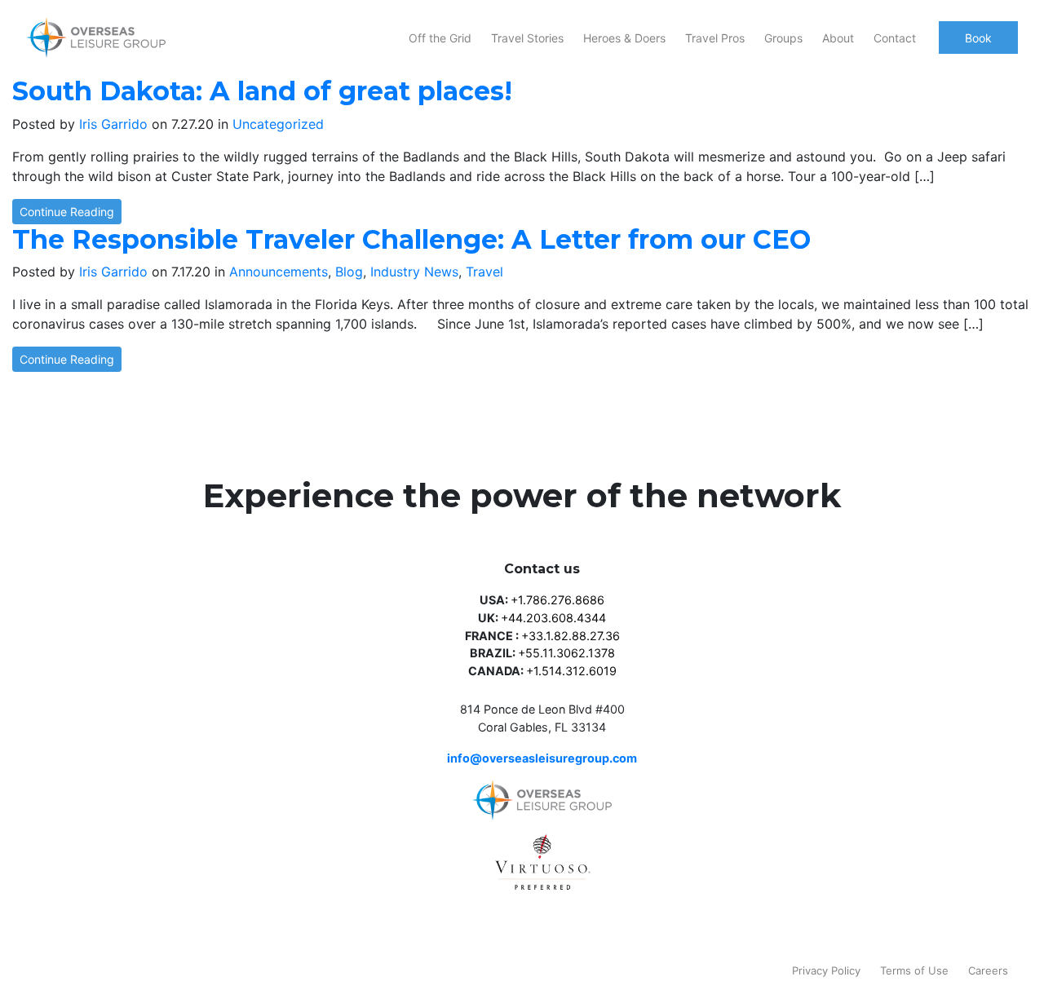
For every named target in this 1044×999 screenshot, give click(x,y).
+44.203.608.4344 (553, 618)
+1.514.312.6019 (571, 671)
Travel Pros (715, 38)
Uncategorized (278, 124)
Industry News (414, 271)
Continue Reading (67, 212)
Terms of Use (914, 970)
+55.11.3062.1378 (566, 653)
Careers (988, 970)
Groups (783, 38)
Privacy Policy (826, 970)
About (838, 38)
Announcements (278, 271)
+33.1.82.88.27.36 (570, 636)
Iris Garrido (113, 124)
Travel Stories (527, 38)
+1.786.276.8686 (557, 600)
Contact (895, 38)
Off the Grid (440, 38)
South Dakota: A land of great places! (262, 91)
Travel (484, 271)
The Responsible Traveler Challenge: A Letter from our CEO (411, 239)
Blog (349, 271)
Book (978, 38)
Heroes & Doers (624, 38)
